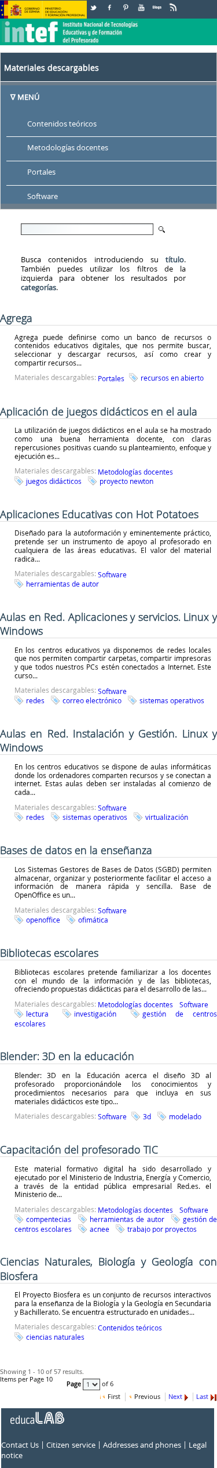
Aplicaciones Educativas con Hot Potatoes (99, 514)
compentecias (48, 1219)
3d (147, 1116)
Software (42, 196)
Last (202, 1397)
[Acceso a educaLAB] (36, 1413)
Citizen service (70, 1445)
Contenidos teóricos (62, 123)
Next (175, 1397)
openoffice (43, 919)
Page (75, 1384)
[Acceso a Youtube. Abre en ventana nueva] (142, 3)
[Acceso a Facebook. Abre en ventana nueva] (110, 3)
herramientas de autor (62, 583)
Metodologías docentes (67, 148)
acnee (99, 1229)
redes (35, 700)
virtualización (166, 817)
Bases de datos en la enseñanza (76, 850)
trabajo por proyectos (162, 1229)
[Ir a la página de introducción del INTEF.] (71, 22)
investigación (95, 1013)
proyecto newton (126, 481)
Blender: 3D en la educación (67, 1057)
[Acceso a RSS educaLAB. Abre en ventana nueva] (174, 3)
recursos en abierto (172, 377)
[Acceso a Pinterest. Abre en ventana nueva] (126, 3)
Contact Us (20, 1445)
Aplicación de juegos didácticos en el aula (98, 411)
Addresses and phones (142, 1445)
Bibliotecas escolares (49, 953)
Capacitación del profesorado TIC (79, 1149)
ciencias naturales (55, 1337)
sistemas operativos (171, 700)
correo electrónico (92, 700)
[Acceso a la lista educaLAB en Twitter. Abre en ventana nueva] (94, 3)
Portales (41, 172)
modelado (185, 1116)
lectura (37, 1013)
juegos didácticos (54, 481)
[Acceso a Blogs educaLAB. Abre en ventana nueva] (157, 3)
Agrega (16, 318)
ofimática (93, 919)
